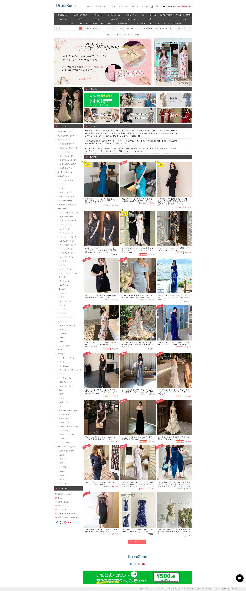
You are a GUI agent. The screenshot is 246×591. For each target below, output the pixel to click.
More (137, 542)
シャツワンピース (66, 257)
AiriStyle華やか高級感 (68, 164)
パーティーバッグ (66, 378)
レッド (62, 479)
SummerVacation (130, 28)
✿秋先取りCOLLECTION (183, 15)
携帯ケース (64, 402)
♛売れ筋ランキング (62, 15)
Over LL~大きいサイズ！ (69, 212)
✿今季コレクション (114, 15)
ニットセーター (65, 281)
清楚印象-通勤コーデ (67, 168)
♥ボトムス (97, 19)
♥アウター (166, 19)
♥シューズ (114, 19)
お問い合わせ (123, 6)
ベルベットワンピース (68, 237)
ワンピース (173, 28)
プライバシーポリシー (67, 514)
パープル (63, 467)
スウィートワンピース (68, 249)
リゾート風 (118, 28)
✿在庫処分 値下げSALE (80, 15)
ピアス (181, 28)
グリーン (63, 483)
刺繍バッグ (64, 382)
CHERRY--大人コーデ (68, 160)
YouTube (134, 6)
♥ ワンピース (62, 19)
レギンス (63, 439)
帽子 (61, 394)
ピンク (62, 455)
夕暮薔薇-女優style (67, 144)
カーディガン (65, 366)
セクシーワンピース (67, 217)
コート (62, 362)
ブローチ (63, 333)
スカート (63, 293)
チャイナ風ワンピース (68, 245)
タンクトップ (65, 431)
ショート (63, 188)
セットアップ (65, 229)
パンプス (63, 309)
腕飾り (62, 338)
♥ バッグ (183, 19)
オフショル (143, 28)
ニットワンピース (66, 233)
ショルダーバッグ (66, 386)
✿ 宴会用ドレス (132, 15)
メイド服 (63, 261)
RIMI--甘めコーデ (66, 156)
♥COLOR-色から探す (174, 23)
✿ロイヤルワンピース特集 (88, 23)
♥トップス (79, 19)
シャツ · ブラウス (66, 269)
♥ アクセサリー (131, 19)
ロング (62, 184)
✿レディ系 (64, 285)
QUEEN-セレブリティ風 (68, 148)
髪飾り (62, 341)
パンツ (62, 297)
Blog (113, 6)
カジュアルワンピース (68, 253)
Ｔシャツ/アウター (67, 435)
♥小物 (71, 23)
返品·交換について (101, 6)
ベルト (62, 398)
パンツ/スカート (66, 443)
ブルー (62, 471)
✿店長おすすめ (123, 23)
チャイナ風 (163, 28)
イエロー (63, 475)
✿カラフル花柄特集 (166, 15)
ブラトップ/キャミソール (69, 426)
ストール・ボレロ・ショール (70, 370)
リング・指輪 (65, 346)
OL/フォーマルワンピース (69, 221)
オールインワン (65, 301)
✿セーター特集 (106, 23)
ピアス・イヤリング (67, 325)
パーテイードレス (66, 180)
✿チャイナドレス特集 (149, 15)
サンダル (63, 313)
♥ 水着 (149, 19)
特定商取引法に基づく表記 (68, 518)
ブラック (63, 459)
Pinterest (145, 6)
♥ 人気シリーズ (97, 15)
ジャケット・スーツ (67, 358)
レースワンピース (66, 225)
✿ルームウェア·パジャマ (157, 23)
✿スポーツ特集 (140, 23)
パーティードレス (106, 28)
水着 (155, 28)
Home (89, 6)
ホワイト (63, 463)
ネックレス (64, 329)
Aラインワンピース (67, 241)
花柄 (150, 28)
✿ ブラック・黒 (65, 192)
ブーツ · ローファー (67, 317)
